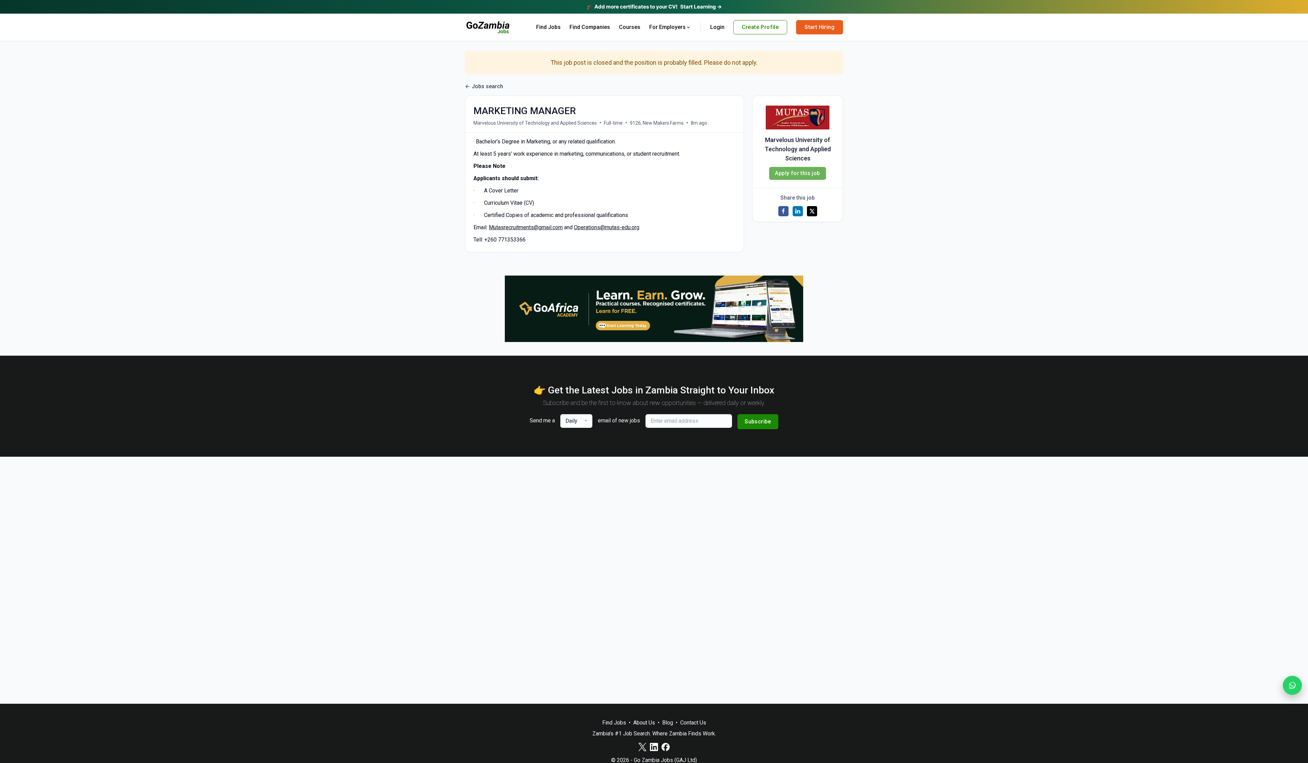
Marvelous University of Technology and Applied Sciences (535, 123)
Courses (629, 27)
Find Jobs (548, 27)
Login (717, 27)
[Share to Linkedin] (798, 211)
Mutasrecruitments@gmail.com (526, 227)
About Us (644, 722)
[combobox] (576, 421)
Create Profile (760, 27)
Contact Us (693, 722)
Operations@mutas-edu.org (606, 227)
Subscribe (758, 421)
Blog (667, 722)
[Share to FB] (783, 211)
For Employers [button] (667, 27)
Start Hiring (820, 27)
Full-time (613, 123)
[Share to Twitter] (812, 211)
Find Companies (590, 27)
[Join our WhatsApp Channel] (1292, 685)
